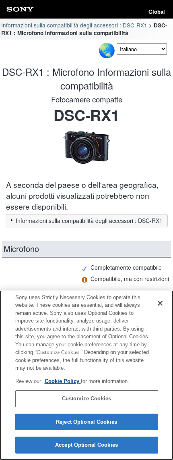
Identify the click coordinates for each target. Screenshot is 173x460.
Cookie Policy (63, 381)
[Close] (160, 303)
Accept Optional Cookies (86, 445)
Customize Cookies (86, 398)
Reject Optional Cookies (86, 422)
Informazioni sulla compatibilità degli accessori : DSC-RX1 (74, 25)
